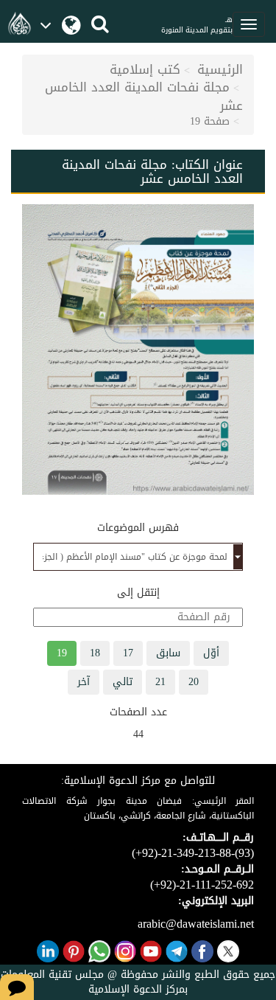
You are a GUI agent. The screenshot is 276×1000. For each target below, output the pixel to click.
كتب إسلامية (145, 69)
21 (160, 682)
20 (193, 682)
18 (95, 653)
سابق (168, 653)
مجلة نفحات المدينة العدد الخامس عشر (144, 96)
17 (128, 653)
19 (62, 653)
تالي (122, 682)
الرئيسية (220, 69)
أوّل (211, 653)
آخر (83, 682)
